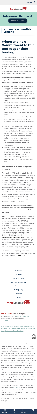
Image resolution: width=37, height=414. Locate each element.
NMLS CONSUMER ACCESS (22, 316)
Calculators (18, 274)
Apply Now (23, 412)
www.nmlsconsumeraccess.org (12, 237)
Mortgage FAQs (18, 290)
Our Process (18, 270)
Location (34, 412)
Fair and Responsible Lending (17, 328)
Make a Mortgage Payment (18, 282)
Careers (18, 297)
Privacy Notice (30, 328)
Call (14, 412)
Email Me (4, 412)
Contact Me (18, 293)
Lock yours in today (17, 20)
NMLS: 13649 (17, 387)
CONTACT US (20, 255)
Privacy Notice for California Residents (12, 331)
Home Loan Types (18, 278)
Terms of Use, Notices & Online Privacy (12, 326)
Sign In (29, 2)
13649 (6, 320)
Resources (18, 286)
